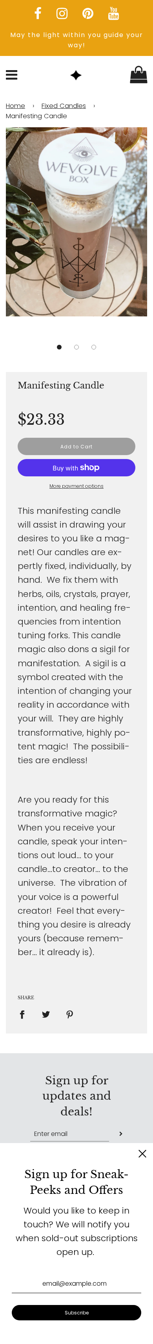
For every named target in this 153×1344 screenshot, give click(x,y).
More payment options (76, 486)
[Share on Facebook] (25, 1014)
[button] (59, 347)
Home (15, 105)
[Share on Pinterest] (70, 1014)
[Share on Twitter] (46, 1014)
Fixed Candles (64, 105)
